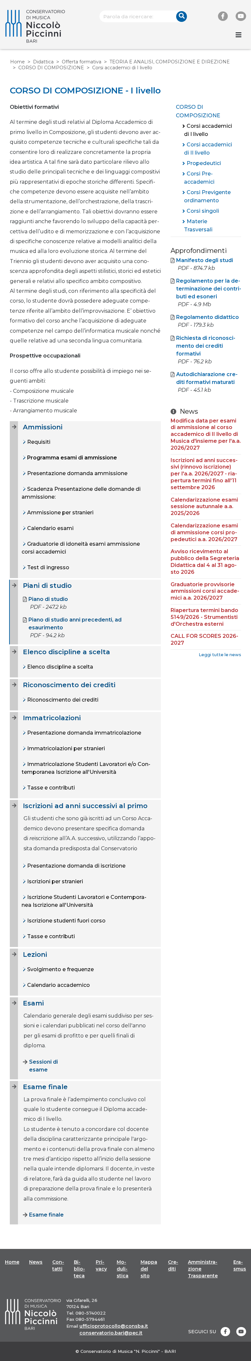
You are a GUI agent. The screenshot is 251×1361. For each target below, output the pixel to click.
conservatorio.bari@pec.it (110, 1333)
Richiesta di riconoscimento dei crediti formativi (205, 346)
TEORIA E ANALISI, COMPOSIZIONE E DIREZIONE (169, 62)
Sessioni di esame (43, 1066)
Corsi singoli (203, 211)
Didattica (43, 62)
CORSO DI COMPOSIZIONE (51, 68)
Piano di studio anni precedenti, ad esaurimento (75, 624)
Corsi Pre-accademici (199, 178)
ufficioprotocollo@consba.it (113, 1326)
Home (17, 62)
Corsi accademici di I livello (208, 130)
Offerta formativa (81, 62)
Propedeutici (204, 163)
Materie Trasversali (198, 225)
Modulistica (122, 1269)
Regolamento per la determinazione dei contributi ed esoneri (208, 289)
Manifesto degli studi (204, 260)
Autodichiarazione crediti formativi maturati (207, 378)
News (35, 1262)
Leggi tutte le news (220, 654)
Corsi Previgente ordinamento (207, 196)
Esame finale (46, 1215)
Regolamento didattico (207, 317)
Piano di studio (48, 599)
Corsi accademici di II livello (208, 148)
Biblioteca (79, 1269)
